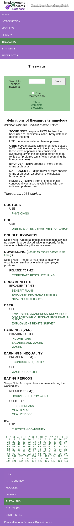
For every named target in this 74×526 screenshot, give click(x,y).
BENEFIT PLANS (23, 290)
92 (29, 453)
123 (27, 461)
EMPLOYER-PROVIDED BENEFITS (34, 294)
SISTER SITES (10, 55)
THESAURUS (9, 41)
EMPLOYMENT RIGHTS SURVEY (33, 323)
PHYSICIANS (20, 213)
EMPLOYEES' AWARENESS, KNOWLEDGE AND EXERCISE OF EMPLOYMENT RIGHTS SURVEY (40, 317)
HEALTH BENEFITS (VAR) (28, 298)
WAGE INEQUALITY (24, 372)
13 (56, 437)
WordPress (24, 522)
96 (50, 453)
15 (67, 437)
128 (60, 461)
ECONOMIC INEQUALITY (28, 362)
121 (14, 461)
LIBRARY (7, 35)
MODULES (8, 28)
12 (51, 437)
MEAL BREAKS (21, 410)
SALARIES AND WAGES (27, 342)
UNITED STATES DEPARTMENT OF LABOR (40, 228)
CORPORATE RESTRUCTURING (33, 275)
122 (21, 461)
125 (40, 461)
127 (53, 461)
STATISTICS (8, 48)
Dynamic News (43, 522)
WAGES (17, 346)
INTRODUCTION (11, 21)
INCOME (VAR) (21, 338)
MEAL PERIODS (22, 414)
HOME (5, 14)
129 (66, 461)
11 (46, 437)
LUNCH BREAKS (23, 406)
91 (24, 453)
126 (47, 461)
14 (61, 437)
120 (8, 461)
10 (41, 437)
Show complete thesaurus (37, 105)
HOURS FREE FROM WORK (30, 396)
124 (34, 461)
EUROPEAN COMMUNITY (28, 429)
